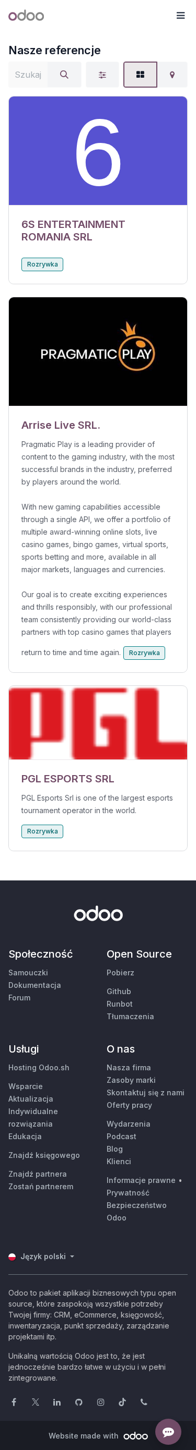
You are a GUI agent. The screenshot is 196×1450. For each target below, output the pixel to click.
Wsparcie (25, 1086)
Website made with (85, 1435)
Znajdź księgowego (44, 1155)
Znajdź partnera (37, 1173)
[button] (180, 15)
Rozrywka (42, 264)
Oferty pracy (129, 1105)
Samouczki (28, 972)
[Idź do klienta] (98, 151)
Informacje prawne (141, 1180)
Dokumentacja (34, 985)
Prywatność (128, 1192)
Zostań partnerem (40, 1186)
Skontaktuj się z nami (146, 1092)
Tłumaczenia (130, 1016)
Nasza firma (129, 1067)
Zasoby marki (131, 1080)
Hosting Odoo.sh (39, 1067)
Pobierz (120, 972)
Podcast (121, 1136)
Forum (19, 997)
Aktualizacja (30, 1098)
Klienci (119, 1161)
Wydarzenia (129, 1123)
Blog (115, 1148)
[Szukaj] (64, 75)
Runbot (120, 1003)
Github (119, 991)
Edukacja (25, 1136)
